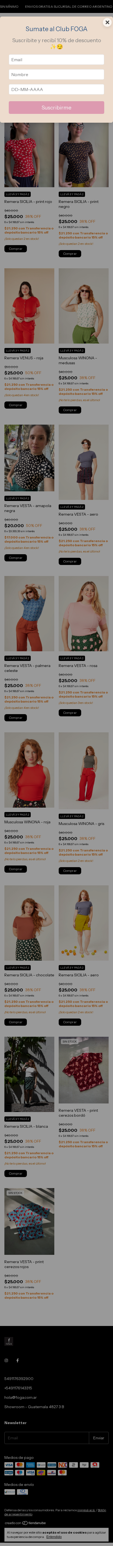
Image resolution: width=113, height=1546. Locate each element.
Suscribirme (56, 107)
